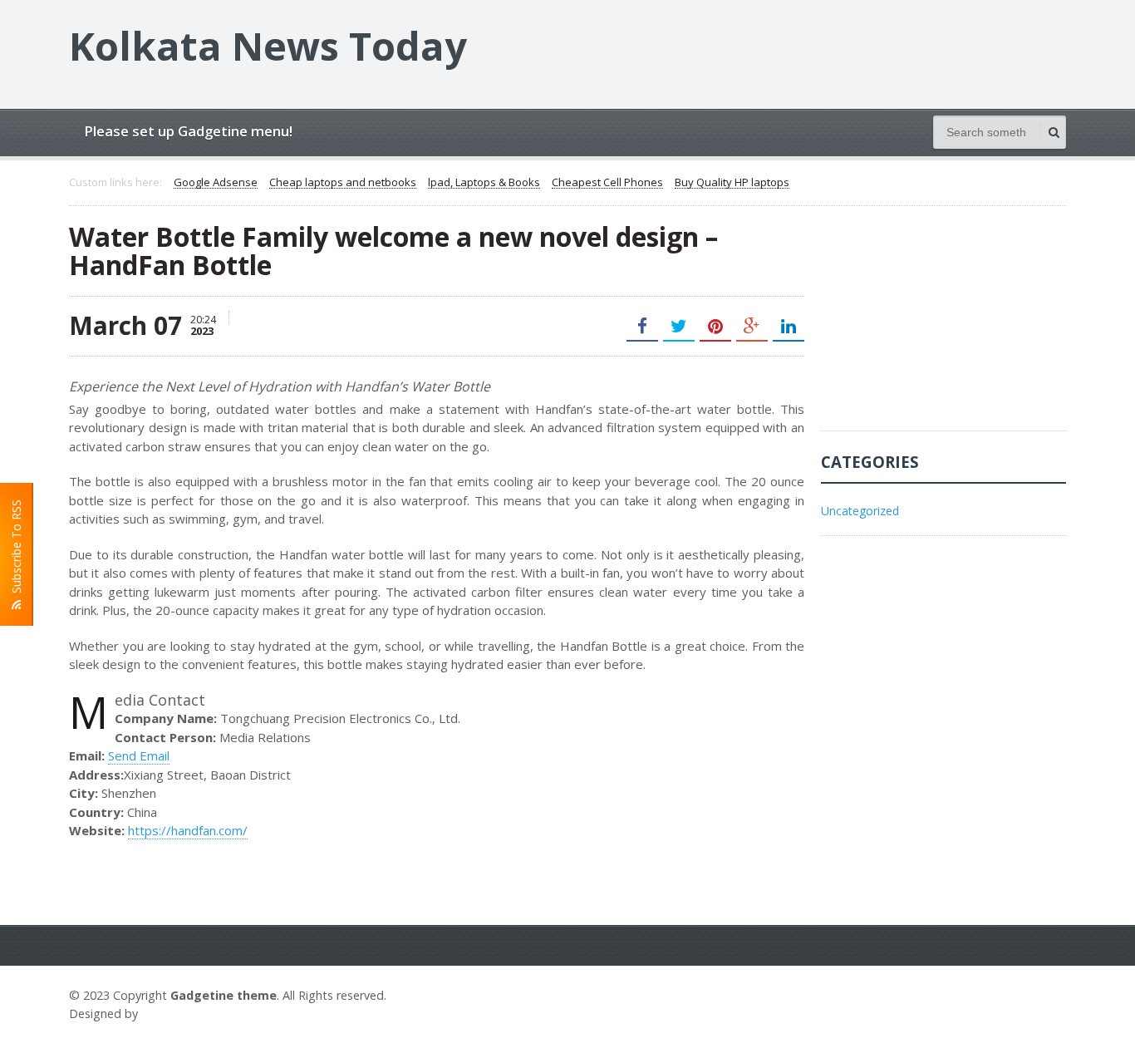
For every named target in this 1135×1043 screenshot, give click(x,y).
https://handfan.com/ (188, 830)
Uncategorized (860, 511)
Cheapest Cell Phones (607, 183)
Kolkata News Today (268, 45)
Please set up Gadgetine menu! (188, 130)
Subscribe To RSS (16, 549)
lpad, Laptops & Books (484, 183)
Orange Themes (190, 1013)
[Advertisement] (945, 326)
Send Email (139, 755)
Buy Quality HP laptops (732, 183)
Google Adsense (216, 183)
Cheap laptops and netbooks (342, 183)
